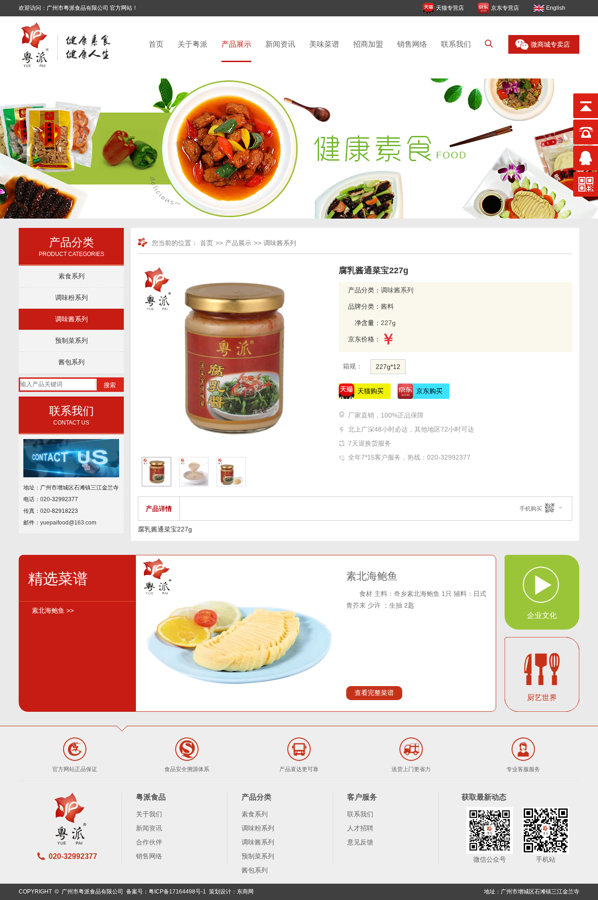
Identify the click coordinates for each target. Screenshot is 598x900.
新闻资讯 (280, 44)
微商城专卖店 (550, 44)
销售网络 (412, 44)
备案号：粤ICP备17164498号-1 (166, 891)
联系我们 (456, 44)
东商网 (245, 891)
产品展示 (236, 44)
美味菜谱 (324, 44)
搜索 (110, 385)
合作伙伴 (149, 842)
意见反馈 (360, 842)
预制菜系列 (71, 340)
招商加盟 (368, 44)
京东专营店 (505, 8)
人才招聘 (360, 828)
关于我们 (149, 814)
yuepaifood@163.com (68, 522)
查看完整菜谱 (374, 692)
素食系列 (71, 276)
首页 (156, 44)
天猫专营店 (450, 8)
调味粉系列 (71, 297)
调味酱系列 (71, 319)
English (555, 8)
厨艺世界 (542, 698)
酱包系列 (71, 362)
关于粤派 (192, 44)
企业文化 (542, 615)
